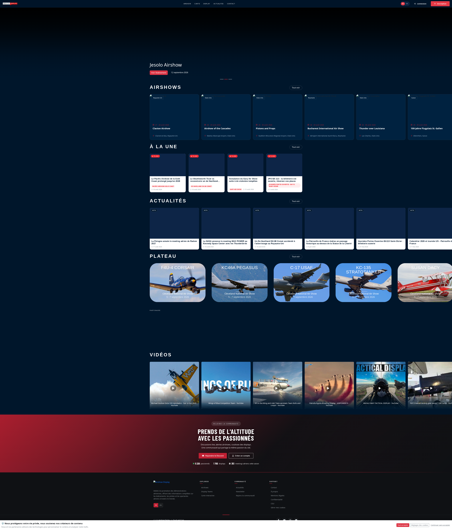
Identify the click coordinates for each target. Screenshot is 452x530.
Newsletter (240, 491)
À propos (274, 491)
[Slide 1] (222, 79)
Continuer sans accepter (440, 525)
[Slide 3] (230, 79)
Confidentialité (276, 499)
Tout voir (296, 87)
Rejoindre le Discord (214, 456)
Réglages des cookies (419, 525)
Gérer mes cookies (278, 507)
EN (407, 3)
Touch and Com (178, 520)
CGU (272, 503)
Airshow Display (164, 520)
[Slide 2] (226, 79)
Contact (274, 487)
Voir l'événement (158, 72)
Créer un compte (242, 456)
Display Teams (207, 491)
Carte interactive (207, 495)
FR (403, 3)
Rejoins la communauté (245, 495)
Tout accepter (403, 525)
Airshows (204, 487)
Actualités (240, 487)
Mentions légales (277, 495)
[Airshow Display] (161, 484)
